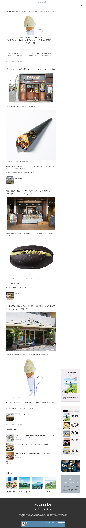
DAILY (65, 410)
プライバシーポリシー (74, 489)
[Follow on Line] (47, 508)
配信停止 (77, 486)
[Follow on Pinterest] (44, 508)
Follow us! (71, 468)
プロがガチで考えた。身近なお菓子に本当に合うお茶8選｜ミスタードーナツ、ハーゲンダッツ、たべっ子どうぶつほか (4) (46, 523)
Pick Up (9, 473)
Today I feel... (31, 522)
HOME (7, 11)
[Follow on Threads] (50, 508)
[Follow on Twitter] (41, 508)
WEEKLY (70, 410)
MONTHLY (76, 410)
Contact (31, 516)
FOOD (10, 11)
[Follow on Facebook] (38, 508)
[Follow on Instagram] (35, 508)
